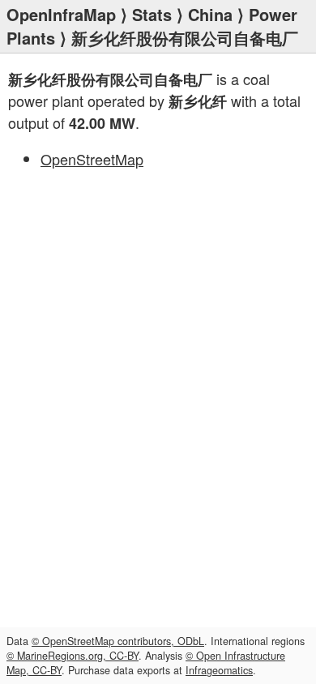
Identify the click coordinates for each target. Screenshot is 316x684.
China (210, 14)
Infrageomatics (219, 670)
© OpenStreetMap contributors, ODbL (118, 641)
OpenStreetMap (92, 158)
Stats (152, 14)
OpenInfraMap (61, 14)
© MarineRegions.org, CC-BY (72, 655)
